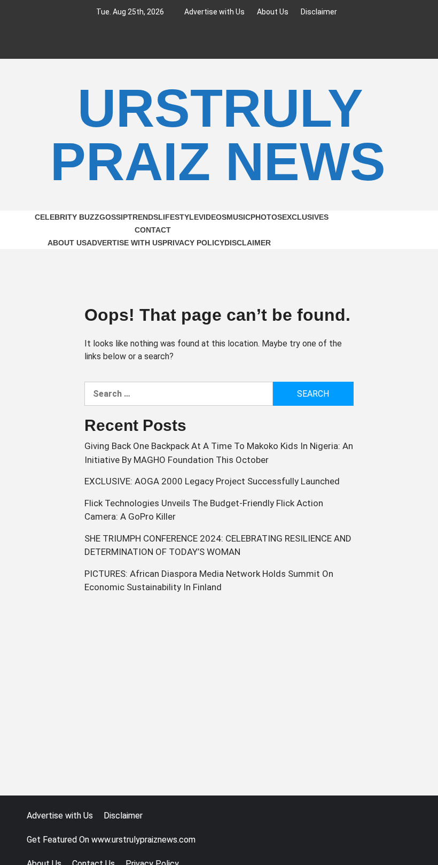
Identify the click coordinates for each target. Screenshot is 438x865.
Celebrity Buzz (67, 217)
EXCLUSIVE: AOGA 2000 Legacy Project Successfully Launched (212, 481)
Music (238, 217)
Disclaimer (319, 11)
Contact (153, 230)
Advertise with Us (214, 11)
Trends (143, 217)
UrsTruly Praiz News (218, 134)
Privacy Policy (193, 242)
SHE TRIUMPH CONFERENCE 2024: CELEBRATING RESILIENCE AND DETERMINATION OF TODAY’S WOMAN (217, 545)
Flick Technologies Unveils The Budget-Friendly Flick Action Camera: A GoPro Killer (203, 510)
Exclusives (305, 217)
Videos (212, 217)
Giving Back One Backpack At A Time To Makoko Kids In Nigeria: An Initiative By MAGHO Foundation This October (218, 453)
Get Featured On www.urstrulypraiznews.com (111, 840)
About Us (272, 11)
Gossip (113, 217)
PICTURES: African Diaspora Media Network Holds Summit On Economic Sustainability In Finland (208, 580)
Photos (266, 217)
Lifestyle (178, 217)
